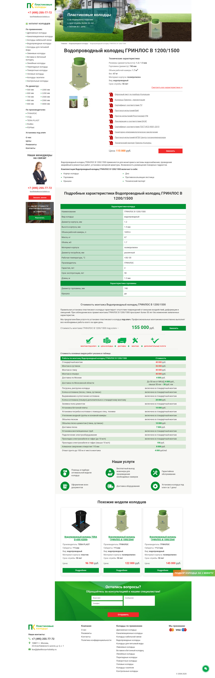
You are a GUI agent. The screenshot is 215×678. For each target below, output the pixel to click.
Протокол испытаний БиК (127, 110)
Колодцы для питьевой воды (37, 48)
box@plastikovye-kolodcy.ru (40, 16)
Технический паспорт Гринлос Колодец (133, 143)
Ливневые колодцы (36, 53)
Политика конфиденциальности (96, 640)
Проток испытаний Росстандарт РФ (131, 116)
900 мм (30, 104)
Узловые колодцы (35, 74)
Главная (64, 43)
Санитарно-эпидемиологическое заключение (136, 132)
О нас (28, 137)
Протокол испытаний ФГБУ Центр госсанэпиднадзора (140, 137)
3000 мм (46, 104)
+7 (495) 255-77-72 (40, 12)
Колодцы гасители (35, 77)
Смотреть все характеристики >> (167, 87)
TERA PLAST (33, 120)
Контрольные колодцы (37, 81)
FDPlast (30, 127)
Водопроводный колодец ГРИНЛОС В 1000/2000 (122, 538)
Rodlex (30, 124)
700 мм (30, 97)
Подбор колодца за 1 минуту (194, 573)
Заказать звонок (39, 198)
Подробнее (80, 570)
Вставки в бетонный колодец (36, 58)
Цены (28, 141)
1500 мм (46, 97)
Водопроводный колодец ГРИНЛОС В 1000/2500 (163, 538)
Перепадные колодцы (37, 67)
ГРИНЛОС (32, 113)
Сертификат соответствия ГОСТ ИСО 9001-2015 (137, 126)
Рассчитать (39, 218)
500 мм (30, 90)
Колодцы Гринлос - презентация (130, 99)
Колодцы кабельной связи (39, 40)
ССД (29, 117)
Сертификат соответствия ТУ (128, 105)
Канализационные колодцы (40, 36)
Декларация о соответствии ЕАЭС (131, 121)
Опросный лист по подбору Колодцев (132, 94)
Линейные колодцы (36, 63)
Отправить (123, 615)
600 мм (30, 93)
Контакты (30, 148)
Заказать (170, 151)
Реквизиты (31, 144)
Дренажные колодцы (37, 33)
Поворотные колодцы (37, 70)
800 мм (30, 100)
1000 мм (46, 90)
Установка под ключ (36, 133)
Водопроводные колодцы (39, 43)
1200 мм (46, 93)
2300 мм (46, 100)
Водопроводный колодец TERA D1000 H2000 (80, 538)
